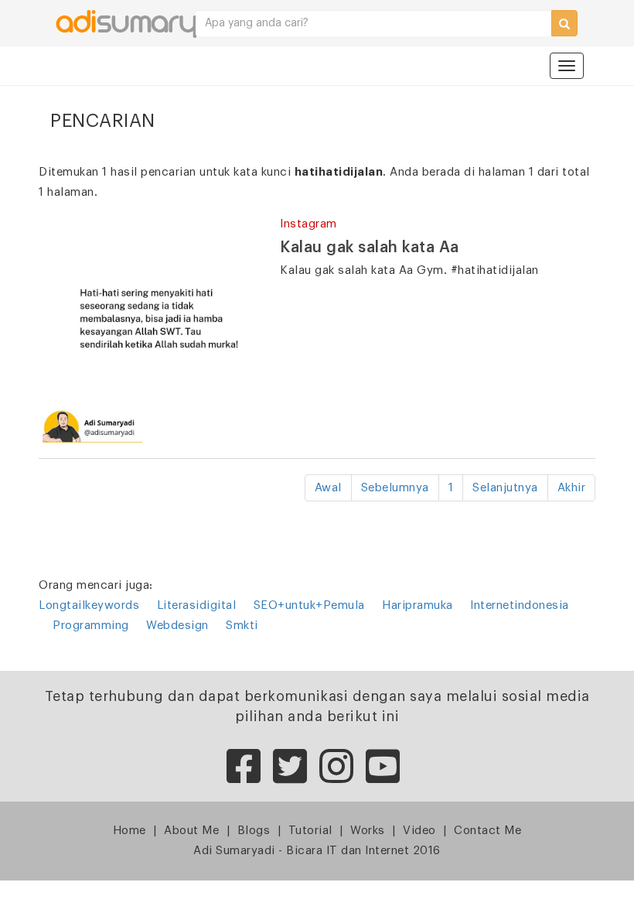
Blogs (254, 830)
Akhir (571, 488)
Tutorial (310, 830)
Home (129, 830)
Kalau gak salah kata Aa (369, 247)
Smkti (242, 625)
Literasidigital (197, 605)
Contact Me (487, 830)
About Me (191, 830)
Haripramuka (417, 605)
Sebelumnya (395, 488)
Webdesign (177, 625)
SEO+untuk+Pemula (309, 605)
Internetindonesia (519, 605)
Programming (91, 625)
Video (419, 830)
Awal (328, 488)
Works (367, 830)
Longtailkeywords (89, 605)
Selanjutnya (505, 488)
